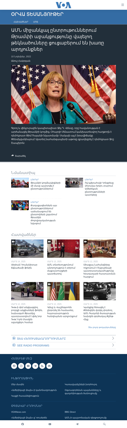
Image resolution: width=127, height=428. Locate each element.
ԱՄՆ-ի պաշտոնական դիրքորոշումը (86, 417)
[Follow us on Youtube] (28, 366)
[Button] (18, 156)
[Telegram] (77, 424)
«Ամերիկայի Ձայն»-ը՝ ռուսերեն (29, 417)
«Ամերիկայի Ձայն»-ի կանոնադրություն (34, 390)
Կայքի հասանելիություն (25, 396)
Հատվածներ (21, 22)
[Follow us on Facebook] (14, 366)
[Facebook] (22, 424)
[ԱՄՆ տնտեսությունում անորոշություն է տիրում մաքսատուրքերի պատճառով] (63, 248)
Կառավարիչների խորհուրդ (81, 384)
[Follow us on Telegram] (35, 366)
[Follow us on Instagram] (21, 366)
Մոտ (35, 22)
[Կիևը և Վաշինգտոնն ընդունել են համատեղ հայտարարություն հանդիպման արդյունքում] (63, 291)
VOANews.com (18, 412)
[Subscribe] (49, 366)
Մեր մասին (17, 384)
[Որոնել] (104, 424)
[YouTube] (50, 424)
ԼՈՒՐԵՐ (35, 179)
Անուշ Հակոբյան (20, 61)
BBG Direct (70, 412)
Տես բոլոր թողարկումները (102, 327)
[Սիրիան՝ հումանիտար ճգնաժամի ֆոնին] (27, 248)
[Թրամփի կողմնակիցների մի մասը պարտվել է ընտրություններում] (20, 183)
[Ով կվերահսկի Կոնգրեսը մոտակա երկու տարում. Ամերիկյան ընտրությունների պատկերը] (74, 183)
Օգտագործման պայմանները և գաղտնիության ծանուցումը (83, 392)
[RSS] (42, 366)
